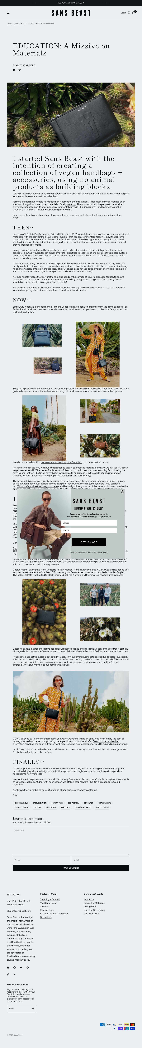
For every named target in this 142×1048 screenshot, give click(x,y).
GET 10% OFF (89, 542)
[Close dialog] (122, 491)
